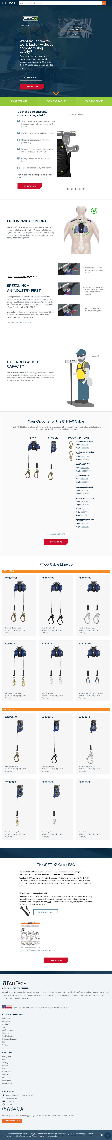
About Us (5, 1074)
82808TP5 (84, 490)
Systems (5, 1033)
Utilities (5, 1045)
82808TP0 (84, 445)
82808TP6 (84, 524)
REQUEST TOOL (45, 912)
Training (5, 1062)
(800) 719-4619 (11, 1098)
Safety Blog (6, 1057)
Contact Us (10, 1101)
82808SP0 (85, 448)
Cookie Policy (7, 1083)
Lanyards (5, 1024)
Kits (3, 1042)
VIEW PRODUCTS (32, 78)
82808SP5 (85, 493)
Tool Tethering (8, 1036)
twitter (17, 1109)
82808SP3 (85, 482)
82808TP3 (84, 479)
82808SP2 (85, 505)
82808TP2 (84, 501)
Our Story (6, 1077)
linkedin (13, 1109)
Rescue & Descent (9, 1039)
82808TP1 (84, 512)
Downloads (6, 1071)
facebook (4, 1109)
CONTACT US (32, 86)
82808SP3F (85, 471)
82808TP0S (84, 456)
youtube (21, 1109)
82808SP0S (85, 459)
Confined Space (8, 1030)
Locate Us (9, 1104)
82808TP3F (84, 468)
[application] (56, 1135)
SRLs (4, 1027)
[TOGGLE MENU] (109, 3)
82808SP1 (85, 515)
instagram (8, 1109)
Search (104, 3)
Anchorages (6, 1021)
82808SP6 (85, 527)
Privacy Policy (7, 1080)
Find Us (5, 1068)
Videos (4, 1060)
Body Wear (6, 1018)
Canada (5, 1065)
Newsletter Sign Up (12, 1121)
